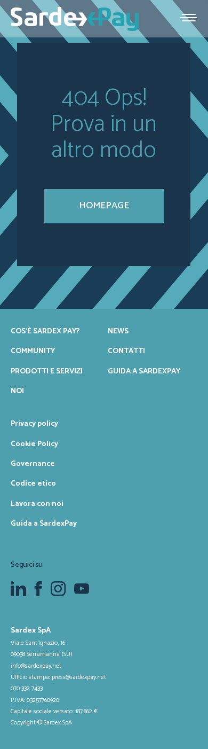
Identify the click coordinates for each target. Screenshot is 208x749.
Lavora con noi (37, 503)
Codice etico (33, 483)
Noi (17, 391)
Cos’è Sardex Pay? (45, 331)
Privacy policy (34, 423)
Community (33, 351)
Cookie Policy (34, 444)
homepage (104, 206)
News (118, 331)
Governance (33, 463)
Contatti (126, 351)
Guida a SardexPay (144, 371)
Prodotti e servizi (47, 371)
